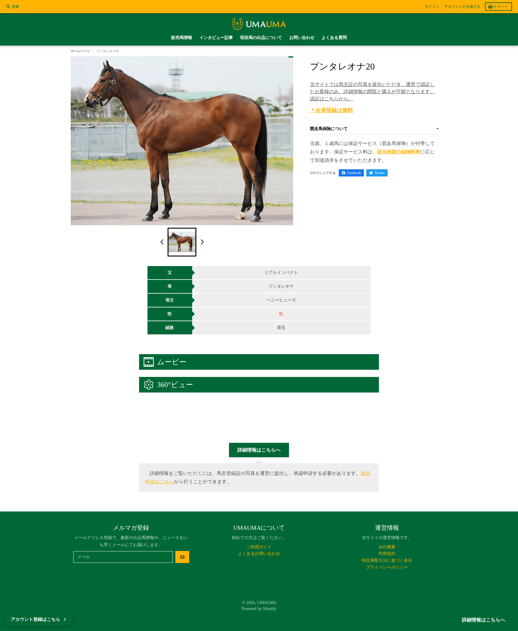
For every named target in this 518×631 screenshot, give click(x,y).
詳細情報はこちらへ (483, 619)
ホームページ (80, 51)
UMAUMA (266, 602)
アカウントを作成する (462, 6)
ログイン (432, 6)
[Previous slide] (162, 242)
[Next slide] (202, 242)
